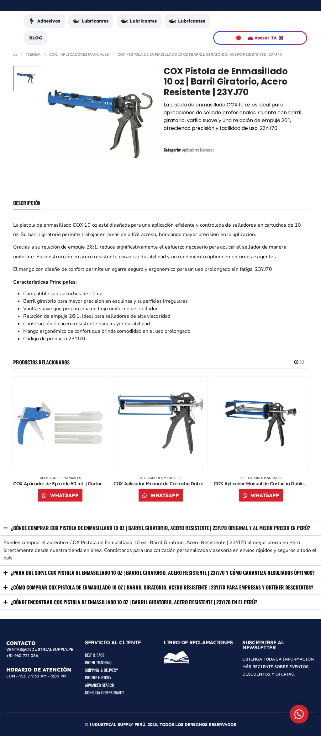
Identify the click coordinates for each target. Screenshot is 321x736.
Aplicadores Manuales (198, 150)
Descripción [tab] (26, 203)
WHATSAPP (64, 495)
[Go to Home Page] (15, 55)
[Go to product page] (60, 423)
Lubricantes (95, 21)
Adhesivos (48, 21)
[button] (296, 362)
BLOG (35, 38)
